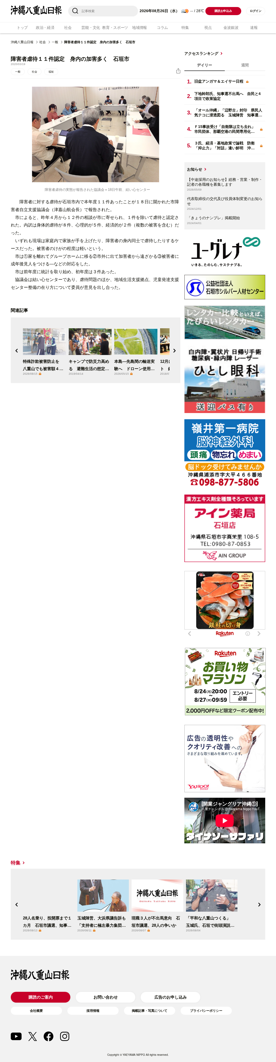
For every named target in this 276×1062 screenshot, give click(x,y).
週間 (245, 65)
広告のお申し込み (170, 997)
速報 (253, 27)
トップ (22, 27)
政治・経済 (45, 27)
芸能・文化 (90, 27)
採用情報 (93, 1011)
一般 (55, 42)
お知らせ (194, 169)
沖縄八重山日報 (22, 42)
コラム (162, 27)
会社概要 (36, 1011)
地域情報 (139, 27)
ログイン (255, 10)
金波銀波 (230, 27)
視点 (208, 27)
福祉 (51, 71)
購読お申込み (223, 10)
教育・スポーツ (115, 27)
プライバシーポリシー (206, 1011)
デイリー (204, 65)
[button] (17, 351)
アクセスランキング (201, 53)
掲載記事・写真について (149, 1011)
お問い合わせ (106, 997)
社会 (67, 27)
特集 (185, 27)
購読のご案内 (41, 997)
